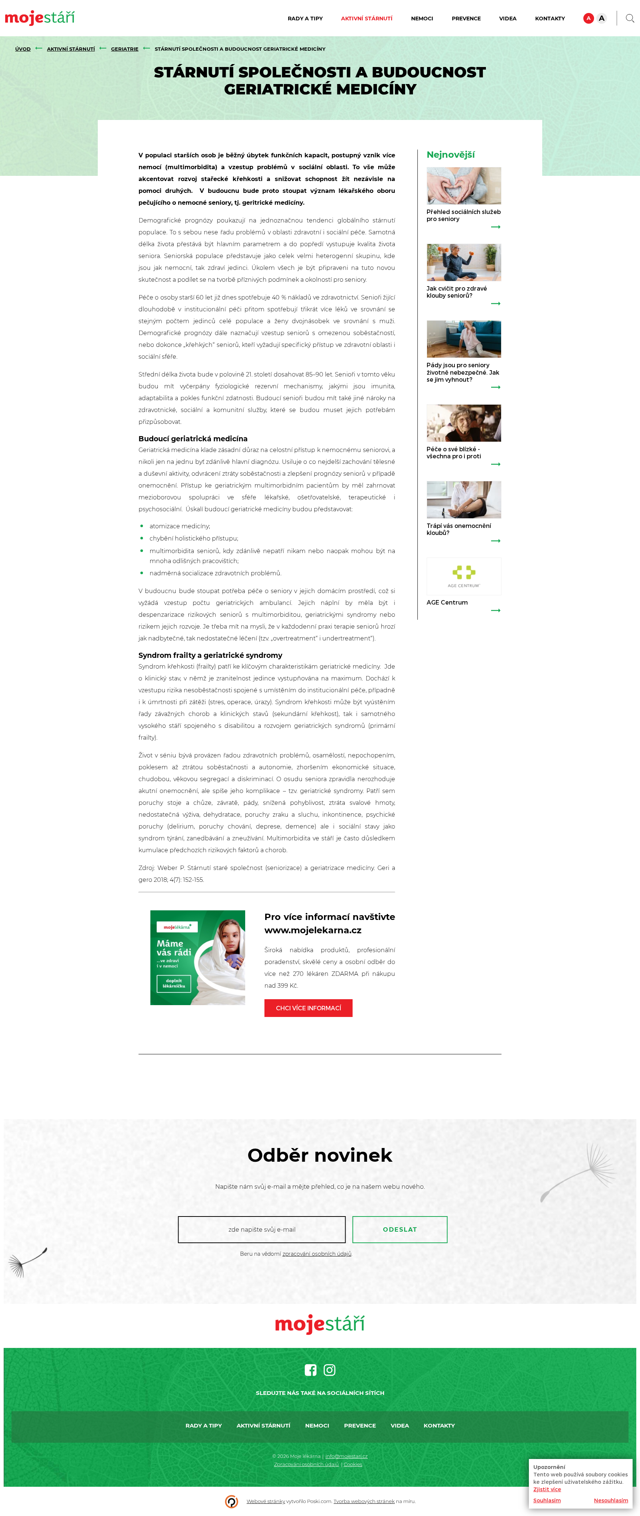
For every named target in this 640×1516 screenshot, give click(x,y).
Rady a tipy (305, 18)
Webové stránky (266, 1501)
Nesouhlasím (611, 1500)
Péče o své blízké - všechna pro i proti (454, 452)
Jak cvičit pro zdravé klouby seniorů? (457, 292)
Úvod (23, 49)
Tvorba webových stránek (364, 1501)
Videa (508, 18)
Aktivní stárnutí (367, 18)
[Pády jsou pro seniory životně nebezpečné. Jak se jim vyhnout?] (464, 339)
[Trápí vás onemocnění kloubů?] (464, 500)
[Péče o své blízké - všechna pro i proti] (464, 423)
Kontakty (550, 18)
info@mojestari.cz (347, 1456)
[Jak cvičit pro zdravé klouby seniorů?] (464, 262)
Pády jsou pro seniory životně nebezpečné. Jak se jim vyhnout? (463, 372)
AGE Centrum (447, 602)
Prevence (466, 18)
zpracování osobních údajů (317, 1254)
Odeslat (400, 1229)
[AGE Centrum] (464, 576)
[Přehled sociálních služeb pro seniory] (464, 186)
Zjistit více (547, 1489)
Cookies (353, 1464)
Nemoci (422, 18)
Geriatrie (125, 49)
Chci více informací (308, 1007)
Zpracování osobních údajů (306, 1464)
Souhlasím (547, 1500)
